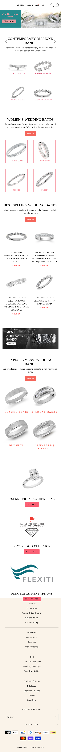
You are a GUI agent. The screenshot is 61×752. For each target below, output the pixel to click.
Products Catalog (32, 681)
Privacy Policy (31, 618)
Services (32, 642)
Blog (32, 657)
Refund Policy (31, 622)
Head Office (32, 724)
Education (32, 632)
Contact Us (32, 608)
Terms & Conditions (31, 613)
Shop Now (9, 21)
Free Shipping (31, 647)
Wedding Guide (31, 671)
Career (32, 695)
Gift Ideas (31, 686)
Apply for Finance (32, 691)
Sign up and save (32, 709)
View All (30, 134)
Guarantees (31, 637)
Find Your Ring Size (32, 662)
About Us (32, 603)
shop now (31, 552)
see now (32, 504)
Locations (31, 700)
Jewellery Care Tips (32, 666)
